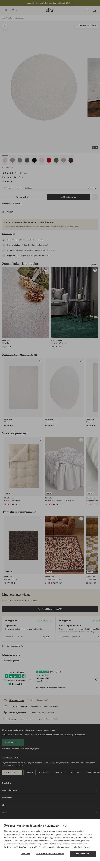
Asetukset (25, 853)
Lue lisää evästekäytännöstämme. (76, 847)
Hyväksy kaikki (83, 853)
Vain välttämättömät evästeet (50, 853)
